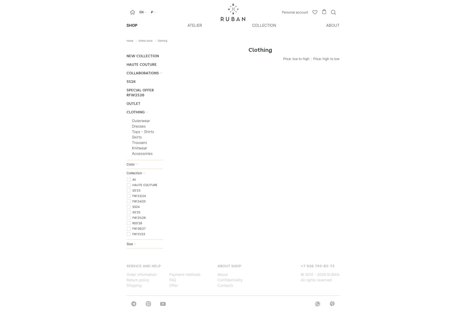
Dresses (139, 126)
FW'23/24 (139, 196)
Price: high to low (326, 59)
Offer (173, 285)
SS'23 (136, 190)
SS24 (136, 207)
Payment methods (184, 274)
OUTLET (133, 103)
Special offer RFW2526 (140, 92)
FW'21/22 (138, 234)
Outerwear (141, 121)
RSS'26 (137, 223)
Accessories (142, 153)
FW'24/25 (139, 201)
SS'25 (136, 212)
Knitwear (139, 148)
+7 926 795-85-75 (318, 266)
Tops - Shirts (143, 132)
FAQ (172, 280)
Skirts (137, 137)
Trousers (139, 142)
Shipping (134, 285)
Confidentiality (230, 280)
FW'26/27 (139, 228)
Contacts (225, 285)
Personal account (295, 12)
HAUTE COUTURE (142, 64)
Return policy (138, 280)
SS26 (131, 81)
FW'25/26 (139, 218)
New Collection (143, 56)
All (134, 179)
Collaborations (144, 73)
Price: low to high (296, 59)
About (223, 274)
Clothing (137, 112)
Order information (142, 274)
